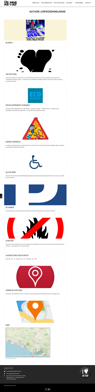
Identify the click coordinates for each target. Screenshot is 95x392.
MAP (8, 325)
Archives (69, 2)
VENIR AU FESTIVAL (14, 290)
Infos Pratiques (59, 2)
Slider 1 (9, 43)
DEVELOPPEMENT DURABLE (18, 105)
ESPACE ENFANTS (13, 142)
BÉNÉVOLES (35, 2)
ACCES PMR (11, 172)
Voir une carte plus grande (11, 358)
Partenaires (79, 2)
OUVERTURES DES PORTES (17, 255)
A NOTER (9, 241)
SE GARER (10, 207)
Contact (88, 2)
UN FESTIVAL (11, 74)
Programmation (46, 2)
